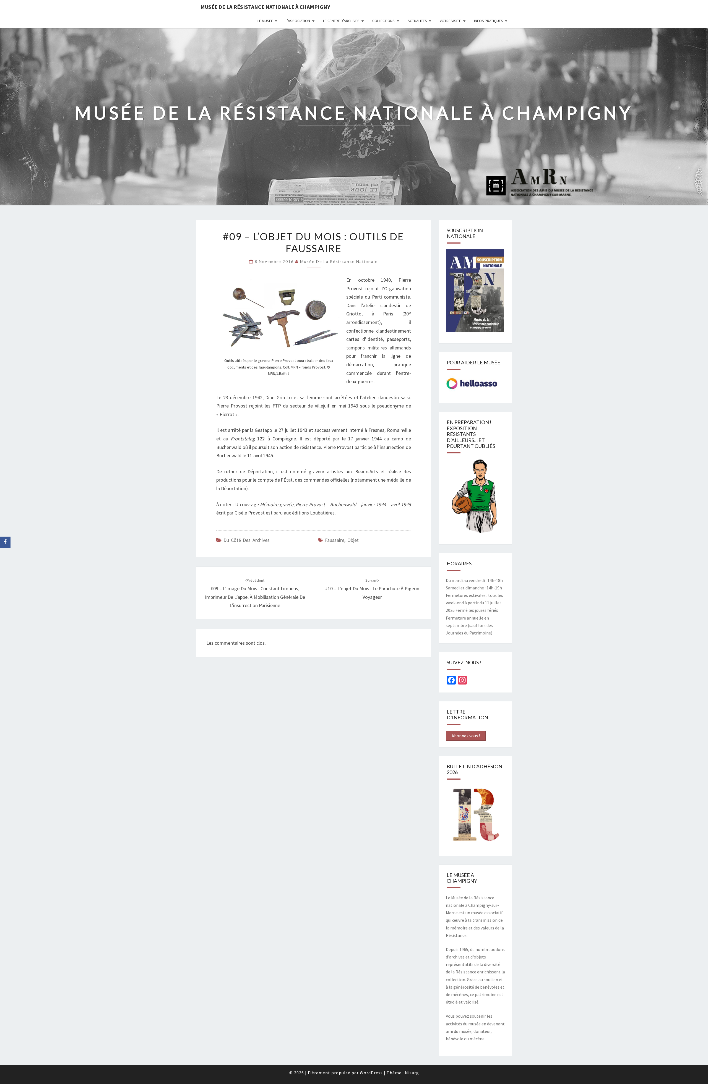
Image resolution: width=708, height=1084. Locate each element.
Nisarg (412, 1072)
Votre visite (450, 20)
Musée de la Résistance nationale (339, 261)
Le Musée (265, 20)
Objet (353, 540)
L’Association (298, 20)
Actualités (417, 20)
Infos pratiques (488, 20)
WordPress (371, 1072)
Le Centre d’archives (341, 20)
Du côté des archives (246, 540)
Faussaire (334, 540)
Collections (383, 20)
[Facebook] (5, 542)
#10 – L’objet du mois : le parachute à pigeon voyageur (372, 589)
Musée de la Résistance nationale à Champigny (265, 6)
